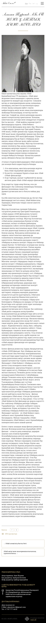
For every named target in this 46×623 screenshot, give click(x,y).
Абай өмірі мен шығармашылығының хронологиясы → (20, 552)
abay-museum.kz (8, 605)
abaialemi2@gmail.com (16, 607)
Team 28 (33, 620)
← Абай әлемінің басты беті (15, 543)
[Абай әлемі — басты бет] (9, 3)
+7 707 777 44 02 (11, 609)
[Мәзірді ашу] (42, 3)
